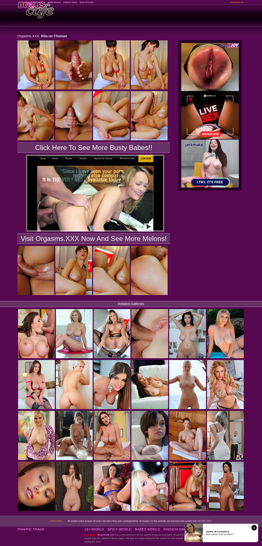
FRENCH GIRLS (70, 2)
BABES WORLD (54, 2)
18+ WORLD (94, 529)
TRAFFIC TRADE (30, 529)
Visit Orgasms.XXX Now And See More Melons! (94, 238)
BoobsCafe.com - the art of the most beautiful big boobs (35, 8)
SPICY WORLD (119, 529)
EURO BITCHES (86, 2)
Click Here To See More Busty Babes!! (93, 147)
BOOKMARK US (236, 2)
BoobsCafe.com (106, 535)
